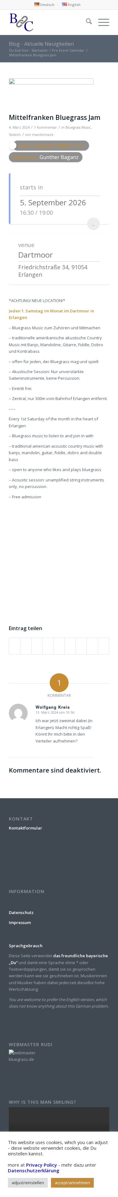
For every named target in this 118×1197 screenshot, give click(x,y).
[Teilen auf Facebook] (14, 646)
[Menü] (100, 22)
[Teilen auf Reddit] (92, 646)
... (93, 223)
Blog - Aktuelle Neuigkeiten (41, 43)
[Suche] (86, 22)
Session (15, 134)
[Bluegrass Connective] (49, 22)
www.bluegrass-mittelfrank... (51, 145)
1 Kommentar (45, 127)
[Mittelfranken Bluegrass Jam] (51, 94)
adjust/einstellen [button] (28, 1182)
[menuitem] (44, 4)
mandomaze (42, 134)
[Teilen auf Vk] (81, 646)
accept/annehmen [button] (72, 1182)
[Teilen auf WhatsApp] (37, 646)
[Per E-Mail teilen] (103, 646)
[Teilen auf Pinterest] (48, 646)
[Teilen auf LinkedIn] (59, 646)
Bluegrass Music (78, 127)
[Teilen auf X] (25, 646)
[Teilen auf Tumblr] (70, 646)
